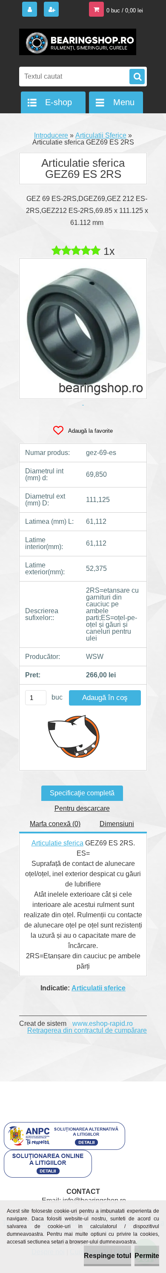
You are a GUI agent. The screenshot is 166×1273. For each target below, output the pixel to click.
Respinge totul (107, 1255)
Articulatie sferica (57, 843)
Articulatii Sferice (100, 135)
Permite (147, 1255)
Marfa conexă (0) (55, 823)
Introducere (51, 135)
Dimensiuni (117, 823)
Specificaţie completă (82, 793)
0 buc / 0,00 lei (124, 10)
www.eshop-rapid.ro (102, 1023)
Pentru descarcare (82, 808)
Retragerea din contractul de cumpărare (87, 1030)
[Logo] (77, 42)
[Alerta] (74, 736)
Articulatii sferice (99, 988)
